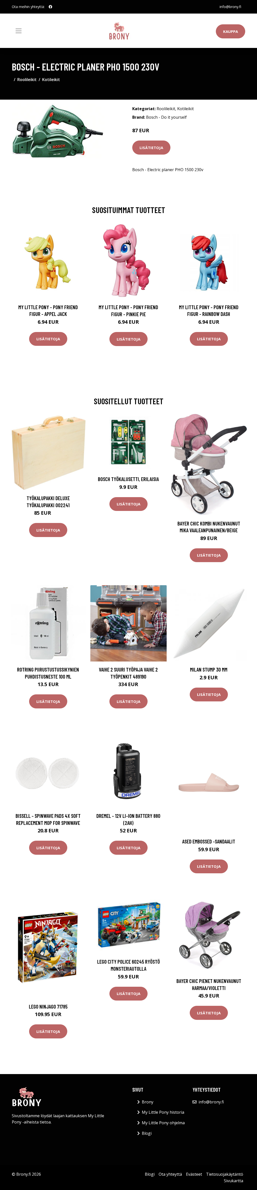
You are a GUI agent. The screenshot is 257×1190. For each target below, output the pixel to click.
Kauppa (230, 31)
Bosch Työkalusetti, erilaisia (128, 479)
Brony (147, 1102)
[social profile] (50, 7)
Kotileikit (51, 79)
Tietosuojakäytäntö (224, 1174)
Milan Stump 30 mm (208, 669)
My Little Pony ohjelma (163, 1123)
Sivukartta (233, 1180)
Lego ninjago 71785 (48, 1006)
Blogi (147, 1133)
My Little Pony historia (163, 1112)
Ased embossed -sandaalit (208, 841)
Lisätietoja (151, 147)
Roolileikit (27, 79)
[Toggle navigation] (18, 31)
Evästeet (194, 1174)
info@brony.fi (230, 6)
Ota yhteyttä (170, 1174)
